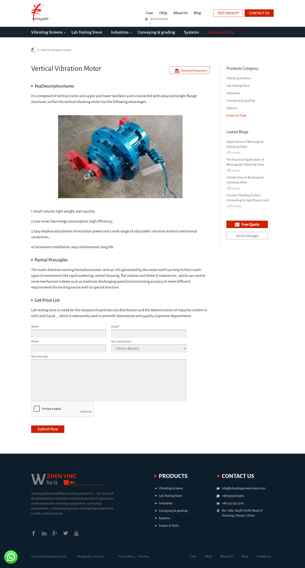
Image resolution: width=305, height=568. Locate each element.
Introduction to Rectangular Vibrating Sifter (245, 180)
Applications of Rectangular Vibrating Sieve (245, 144)
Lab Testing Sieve (86, 32)
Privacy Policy (126, 556)
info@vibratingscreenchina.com (244, 488)
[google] (57, 535)
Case (149, 13)
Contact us (259, 13)
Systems (191, 32)
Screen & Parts (220, 32)
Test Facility (228, 13)
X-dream (99, 556)
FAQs (163, 13)
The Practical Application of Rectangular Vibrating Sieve (245, 162)
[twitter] (68, 535)
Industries (120, 32)
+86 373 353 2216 (233, 503)
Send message (247, 236)
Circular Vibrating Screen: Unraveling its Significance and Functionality (247, 198)
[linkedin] (47, 535)
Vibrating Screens (46, 32)
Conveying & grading (156, 32)
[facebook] (36, 535)
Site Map (143, 556)
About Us (180, 13)
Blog (197, 13)
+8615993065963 (158, 19)
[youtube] (79, 535)
